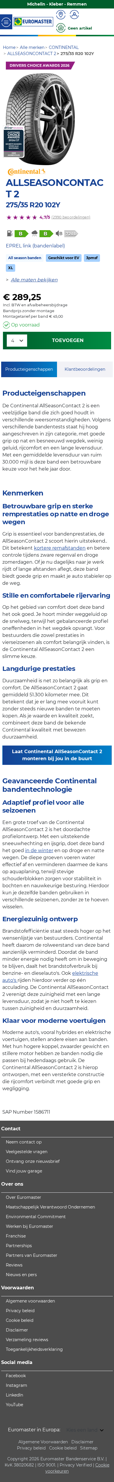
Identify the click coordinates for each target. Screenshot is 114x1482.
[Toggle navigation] (6, 21)
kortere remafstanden (60, 548)
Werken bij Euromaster (29, 1226)
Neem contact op (24, 1142)
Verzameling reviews (27, 1339)
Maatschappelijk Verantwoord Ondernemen (50, 1207)
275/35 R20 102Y (33, 205)
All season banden (24, 258)
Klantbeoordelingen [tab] (85, 369)
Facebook (16, 1375)
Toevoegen (68, 340)
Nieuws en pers (21, 1274)
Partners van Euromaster (31, 1255)
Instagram (16, 1385)
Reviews (14, 1265)
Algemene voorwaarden (30, 1301)
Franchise (16, 1236)
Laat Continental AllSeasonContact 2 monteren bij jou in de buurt (57, 755)
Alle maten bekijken (34, 280)
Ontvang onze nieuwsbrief (33, 1161)
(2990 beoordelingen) (70, 217)
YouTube (14, 1404)
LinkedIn (14, 1395)
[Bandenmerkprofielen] (40, 119)
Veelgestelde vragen (26, 1151)
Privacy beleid (20, 1310)
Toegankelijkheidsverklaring (34, 1349)
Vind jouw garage (24, 1171)
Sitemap (88, 1448)
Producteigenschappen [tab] (29, 369)
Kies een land (82, 1430)
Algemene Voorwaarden (43, 1442)
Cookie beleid (19, 1320)
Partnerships (19, 1245)
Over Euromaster (23, 1197)
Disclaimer (17, 1330)
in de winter (39, 850)
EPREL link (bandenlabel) (35, 246)
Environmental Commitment (36, 1216)
